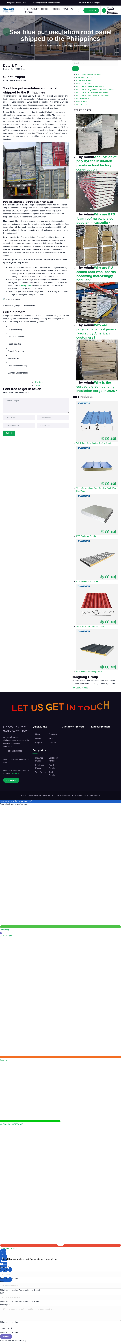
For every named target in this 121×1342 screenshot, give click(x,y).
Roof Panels (81, 102)
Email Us (92, 10)
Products (44, 9)
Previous (39, 382)
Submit (9, 433)
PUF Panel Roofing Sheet (87, 581)
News (65, 9)
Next (38, 385)
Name (3, 1270)
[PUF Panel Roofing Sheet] (97, 559)
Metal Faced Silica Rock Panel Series (92, 96)
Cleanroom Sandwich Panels (88, 75)
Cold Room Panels (84, 78)
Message (5, 1304)
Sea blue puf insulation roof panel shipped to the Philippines (64, 46)
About (34, 9)
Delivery (52, 743)
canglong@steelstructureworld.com (46, 3)
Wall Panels (81, 105)
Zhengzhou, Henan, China (16, 3)
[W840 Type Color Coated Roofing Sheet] (97, 421)
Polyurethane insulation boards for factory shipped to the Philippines (75, 738)
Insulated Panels (83, 84)
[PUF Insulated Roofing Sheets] (97, 649)
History (38, 738)
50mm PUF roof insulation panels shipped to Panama (75, 768)
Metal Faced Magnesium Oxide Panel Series (95, 90)
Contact (28, 12)
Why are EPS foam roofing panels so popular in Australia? (95, 218)
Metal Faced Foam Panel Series (90, 86)
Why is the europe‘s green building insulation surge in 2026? (96, 387)
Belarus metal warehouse (74, 761)
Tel (2, 1293)
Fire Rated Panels (84, 81)
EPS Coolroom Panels (86, 536)
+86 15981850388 (112, 12)
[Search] (75, 68)
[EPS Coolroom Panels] (97, 514)
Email (3, 1281)
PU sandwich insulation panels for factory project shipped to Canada (74, 753)
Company (53, 734)
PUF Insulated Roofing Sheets (89, 672)
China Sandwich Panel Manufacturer (57, 795)
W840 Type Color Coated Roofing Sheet (93, 443)
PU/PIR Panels (82, 99)
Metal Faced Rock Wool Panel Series (92, 93)
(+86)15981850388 (80, 688)
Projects (56, 9)
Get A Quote (11, 780)
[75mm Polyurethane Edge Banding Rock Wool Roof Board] (97, 466)
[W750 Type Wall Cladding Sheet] (97, 604)
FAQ (71, 9)
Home (27, 9)
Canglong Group (92, 795)
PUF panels (26, 285)
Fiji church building (71, 745)
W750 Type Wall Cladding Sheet (90, 626)
